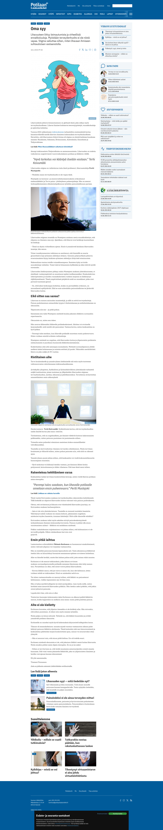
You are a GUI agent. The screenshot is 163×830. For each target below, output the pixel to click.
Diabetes (78, 14)
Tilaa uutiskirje (98, 6)
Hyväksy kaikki (117, 814)
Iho (96, 14)
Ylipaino (47, 23)
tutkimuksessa (58, 132)
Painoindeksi (50, 709)
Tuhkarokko (70, 724)
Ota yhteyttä (86, 6)
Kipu (69, 14)
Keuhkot (42, 14)
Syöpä (51, 14)
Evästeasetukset (102, 814)
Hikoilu (35, 724)
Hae (108, 6)
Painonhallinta (51, 693)
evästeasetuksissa (72, 825)
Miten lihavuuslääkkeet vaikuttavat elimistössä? (55, 147)
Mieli (102, 14)
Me (79, 6)
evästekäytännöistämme (62, 823)
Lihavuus (40, 23)
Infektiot (60, 14)
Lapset (110, 14)
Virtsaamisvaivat (72, 754)
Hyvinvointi (120, 14)
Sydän (33, 14)
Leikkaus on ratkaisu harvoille (49, 493)
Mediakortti (71, 6)
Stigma (33, 23)
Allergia (88, 14)
